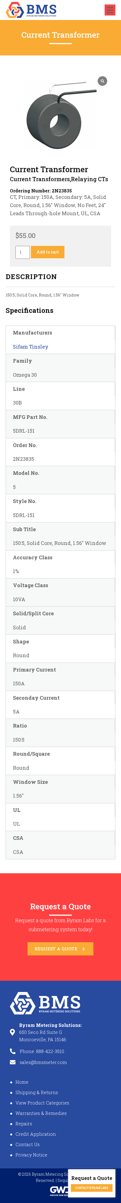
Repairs (23, 1123)
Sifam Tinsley (30, 346)
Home (21, 1082)
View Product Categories (42, 1103)
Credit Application (35, 1134)
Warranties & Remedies (41, 1113)
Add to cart (48, 252)
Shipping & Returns (36, 1092)
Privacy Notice (31, 1155)
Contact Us (27, 1144)
